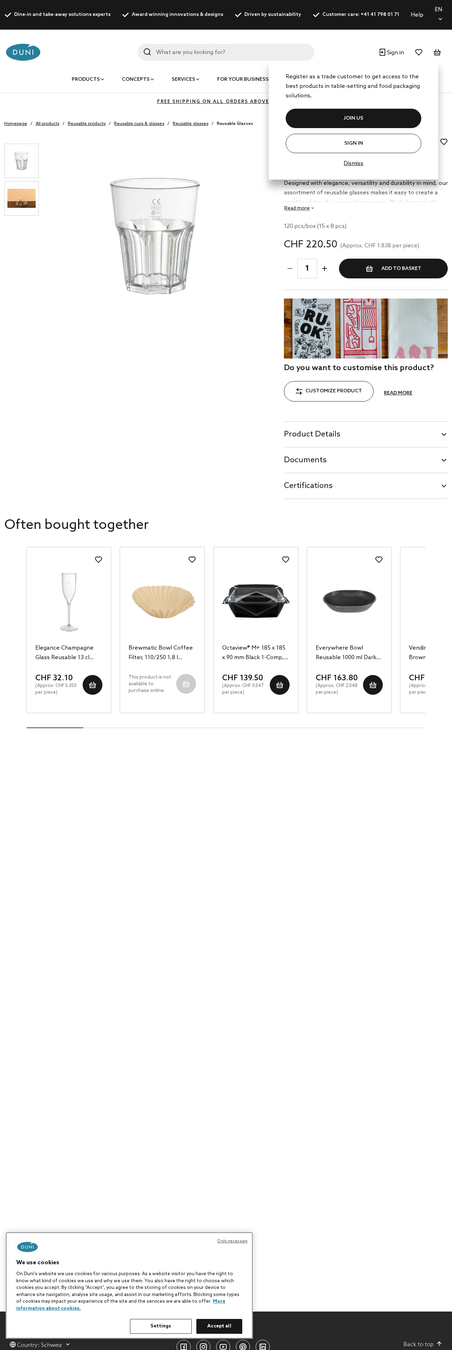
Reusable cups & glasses (139, 123)
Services (183, 80)
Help (417, 15)
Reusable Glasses (235, 123)
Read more (398, 393)
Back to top (419, 1344)
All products (47, 123)
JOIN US (353, 118)
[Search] (147, 52)
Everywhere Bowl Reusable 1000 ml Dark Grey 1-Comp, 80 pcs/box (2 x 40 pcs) (346, 653)
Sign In (353, 143)
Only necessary (232, 1241)
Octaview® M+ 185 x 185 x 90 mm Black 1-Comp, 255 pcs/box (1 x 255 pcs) (255, 653)
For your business (243, 80)
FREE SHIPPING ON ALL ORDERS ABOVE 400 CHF (226, 101)
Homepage (15, 123)
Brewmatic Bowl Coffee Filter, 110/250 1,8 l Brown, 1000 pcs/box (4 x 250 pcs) (162, 653)
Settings (160, 1326)
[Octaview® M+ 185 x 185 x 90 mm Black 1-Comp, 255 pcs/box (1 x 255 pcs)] (256, 601)
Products (86, 80)
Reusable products (87, 123)
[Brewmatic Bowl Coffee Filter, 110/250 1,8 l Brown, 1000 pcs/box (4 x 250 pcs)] (162, 601)
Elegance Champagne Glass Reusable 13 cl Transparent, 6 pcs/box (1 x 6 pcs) (66, 653)
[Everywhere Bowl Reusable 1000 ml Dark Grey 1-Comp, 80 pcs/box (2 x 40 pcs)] (349, 601)
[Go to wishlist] (418, 52)
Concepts (136, 80)
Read (297, 208)
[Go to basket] (437, 52)
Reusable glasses (190, 123)
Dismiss (353, 163)
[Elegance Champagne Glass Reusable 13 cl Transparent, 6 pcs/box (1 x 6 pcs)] (69, 601)
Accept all (219, 1326)
